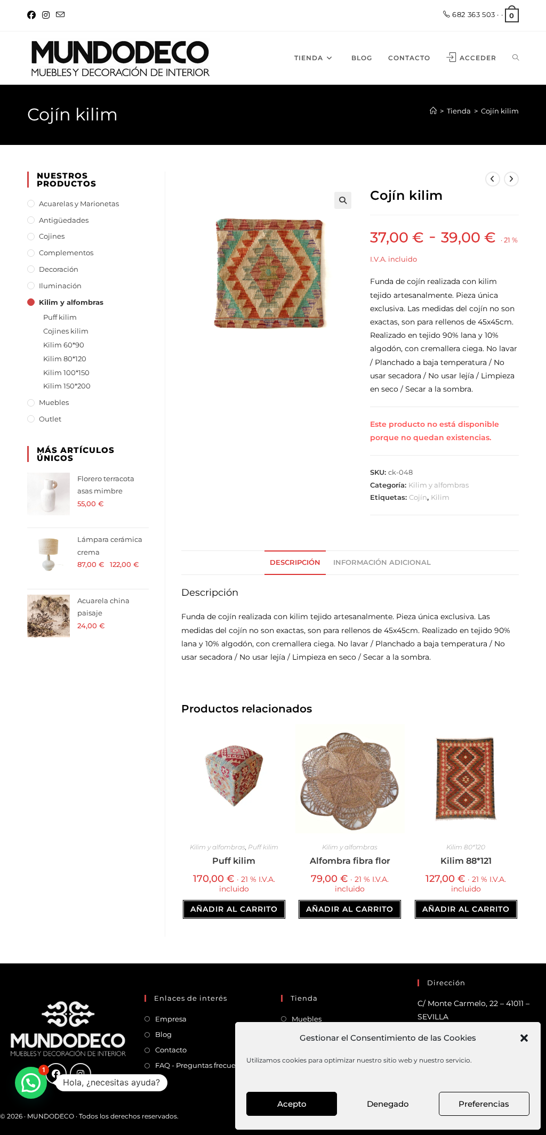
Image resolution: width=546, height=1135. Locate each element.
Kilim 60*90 (63, 344)
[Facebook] (33, 15)
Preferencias (484, 1104)
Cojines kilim (66, 331)
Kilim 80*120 (465, 847)
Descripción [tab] (295, 562)
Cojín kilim (500, 111)
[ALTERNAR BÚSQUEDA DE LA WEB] (515, 58)
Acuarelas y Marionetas (79, 203)
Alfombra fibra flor (350, 861)
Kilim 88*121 (466, 861)
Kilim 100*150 (66, 372)
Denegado (388, 1104)
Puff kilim (263, 847)
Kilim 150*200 (67, 386)
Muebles (54, 402)
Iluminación (60, 285)
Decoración (58, 269)
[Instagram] (46, 15)
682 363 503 (473, 14)
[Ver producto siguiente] (511, 179)
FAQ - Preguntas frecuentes (203, 1065)
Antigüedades (64, 220)
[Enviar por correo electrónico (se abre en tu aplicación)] (60, 15)
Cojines (52, 236)
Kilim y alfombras (438, 485)
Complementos (66, 252)
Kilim (440, 497)
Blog (163, 1034)
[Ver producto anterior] (492, 179)
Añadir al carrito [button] (234, 909)
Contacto (171, 1049)
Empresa (171, 1019)
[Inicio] (433, 111)
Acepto (292, 1104)
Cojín (418, 497)
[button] (524, 1038)
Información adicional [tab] (382, 562)
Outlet (50, 419)
